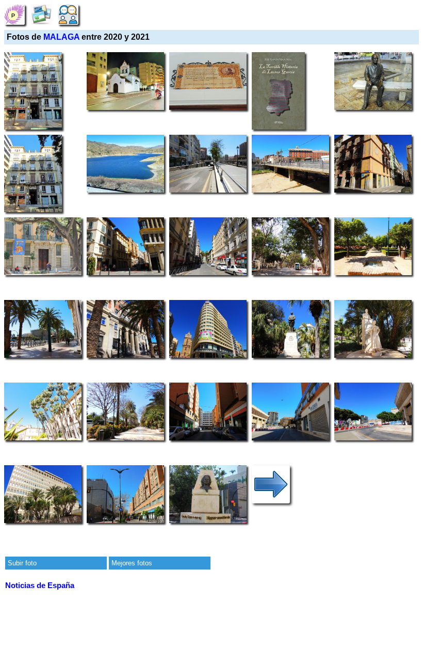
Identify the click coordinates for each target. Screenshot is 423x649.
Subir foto (22, 563)
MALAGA (61, 37)
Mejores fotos (131, 563)
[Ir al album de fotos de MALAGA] (41, 14)
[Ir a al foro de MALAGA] (68, 14)
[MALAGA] (14, 14)
